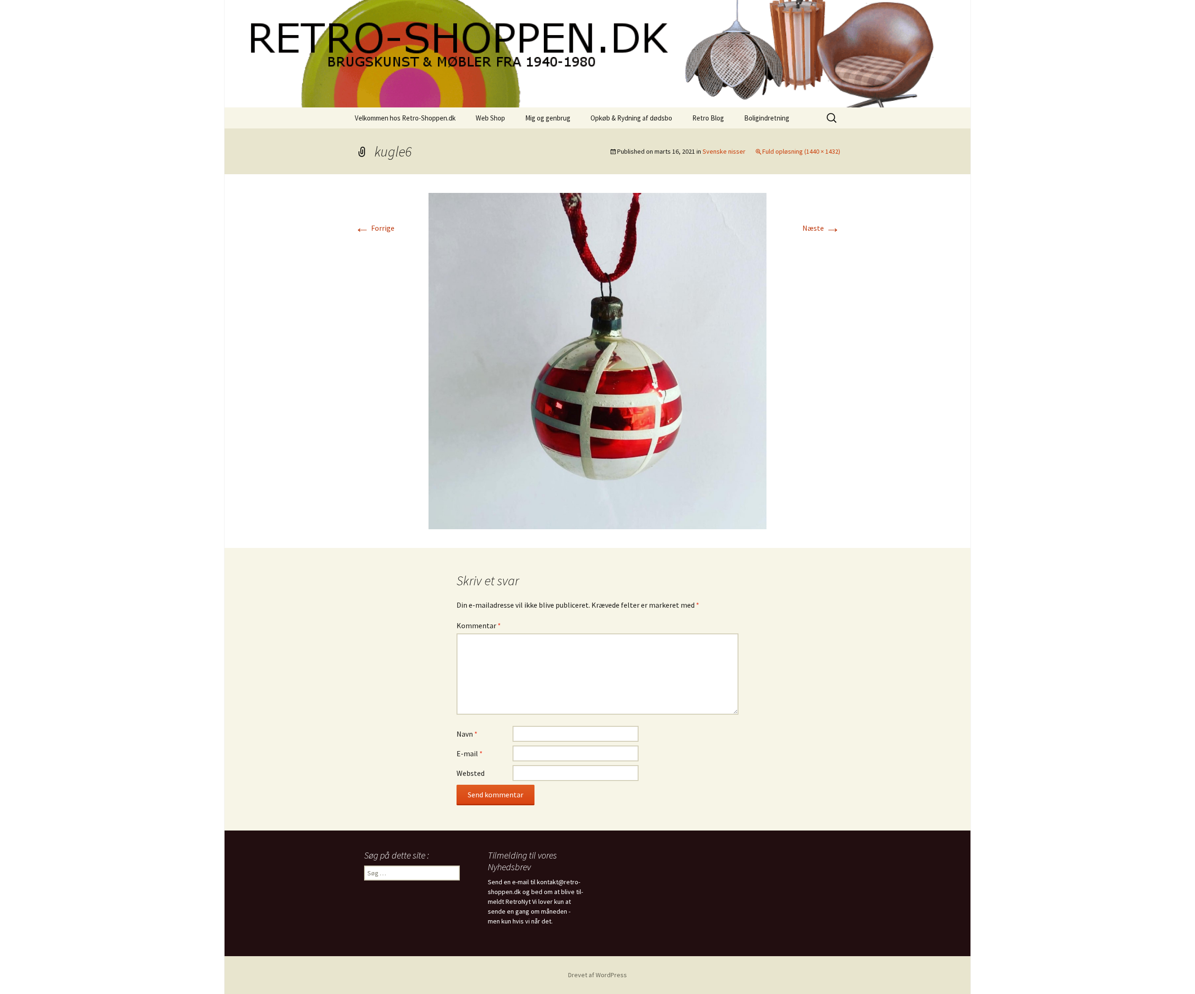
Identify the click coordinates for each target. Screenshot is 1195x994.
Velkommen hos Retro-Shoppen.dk (405, 118)
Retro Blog (708, 118)
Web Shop (490, 118)
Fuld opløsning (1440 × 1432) (801, 151)
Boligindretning (766, 118)
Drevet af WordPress (597, 975)
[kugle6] (597, 360)
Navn (467, 733)
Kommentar (479, 625)
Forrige (374, 228)
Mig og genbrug (547, 118)
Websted (471, 773)
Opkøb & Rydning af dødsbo (631, 118)
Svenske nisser (724, 151)
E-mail (470, 753)
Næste (821, 228)
